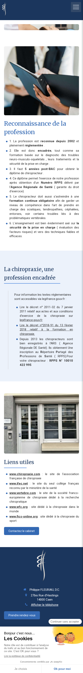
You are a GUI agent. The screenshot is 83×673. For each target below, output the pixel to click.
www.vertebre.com (22, 493)
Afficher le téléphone (44, 605)
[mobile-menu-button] (76, 7)
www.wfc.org (18, 507)
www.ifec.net (18, 483)
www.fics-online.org (23, 516)
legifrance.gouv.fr (31, 320)
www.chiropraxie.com (24, 474)
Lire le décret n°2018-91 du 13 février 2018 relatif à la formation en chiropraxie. (46, 329)
